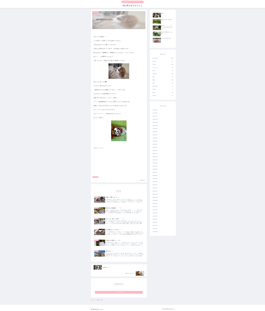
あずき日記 (96, 177)
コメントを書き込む (119, 292)
